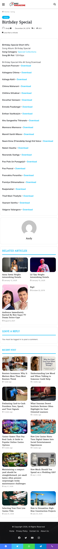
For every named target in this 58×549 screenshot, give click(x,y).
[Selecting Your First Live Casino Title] (14, 498)
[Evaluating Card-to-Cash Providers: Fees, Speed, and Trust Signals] (14, 394)
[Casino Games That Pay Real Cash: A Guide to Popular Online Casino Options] (14, 427)
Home (6, 12)
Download (26, 65)
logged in (17, 339)
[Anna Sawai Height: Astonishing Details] (15, 264)
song (13, 12)
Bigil (32, 287)
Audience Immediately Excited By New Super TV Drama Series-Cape (14, 315)
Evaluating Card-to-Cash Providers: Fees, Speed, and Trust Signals (13, 406)
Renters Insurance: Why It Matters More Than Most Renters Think (14, 376)
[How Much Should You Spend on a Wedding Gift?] (43, 460)
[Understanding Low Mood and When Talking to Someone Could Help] (43, 363)
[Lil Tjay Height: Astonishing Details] (43, 264)
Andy (7, 28)
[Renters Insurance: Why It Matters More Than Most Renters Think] (14, 363)
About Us (45, 531)
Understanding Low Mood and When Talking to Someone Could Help (43, 376)
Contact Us (34, 531)
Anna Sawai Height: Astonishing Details (11, 275)
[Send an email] (10, 28)
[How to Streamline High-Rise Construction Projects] (43, 498)
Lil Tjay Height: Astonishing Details (39, 275)
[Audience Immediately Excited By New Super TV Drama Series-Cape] (15, 297)
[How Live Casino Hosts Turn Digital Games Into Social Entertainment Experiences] (43, 427)
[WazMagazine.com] (17, 4)
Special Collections (27, 52)
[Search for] (54, 5)
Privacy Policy (22, 531)
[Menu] (3, 5)
